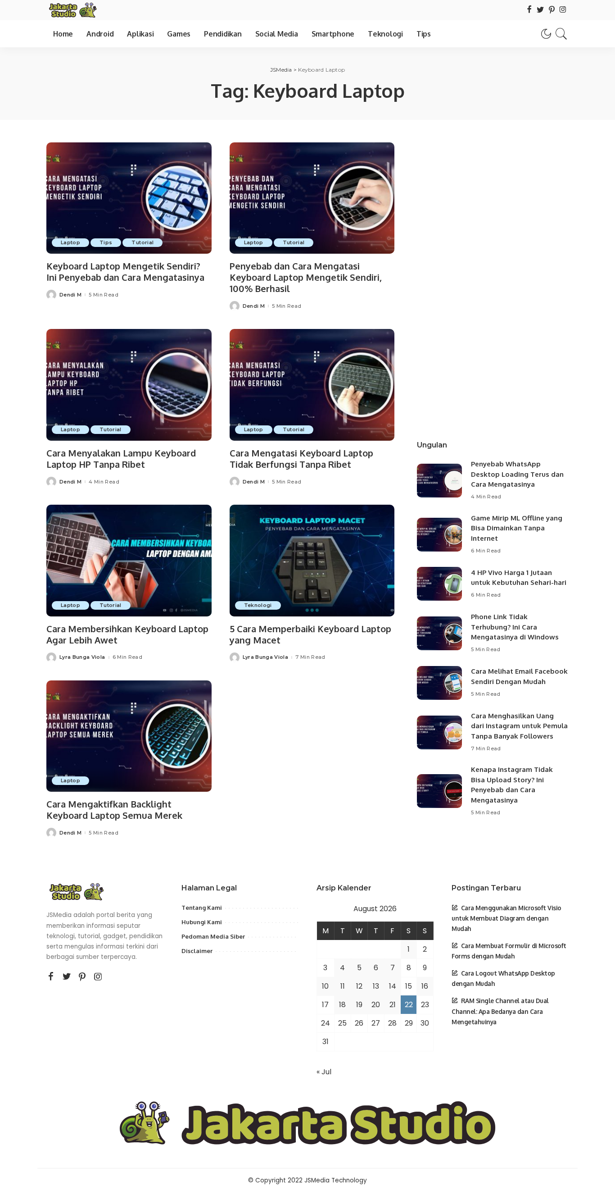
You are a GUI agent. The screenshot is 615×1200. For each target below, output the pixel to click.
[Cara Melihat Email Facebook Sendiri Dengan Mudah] (439, 683)
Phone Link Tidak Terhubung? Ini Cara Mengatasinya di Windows (515, 626)
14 (392, 986)
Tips (105, 242)
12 (359, 986)
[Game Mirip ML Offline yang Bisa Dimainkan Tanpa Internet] (439, 535)
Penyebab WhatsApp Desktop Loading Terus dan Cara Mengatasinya (517, 474)
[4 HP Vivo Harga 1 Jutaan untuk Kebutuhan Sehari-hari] (439, 584)
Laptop (70, 242)
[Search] (561, 33)
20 (375, 1004)
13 (376, 986)
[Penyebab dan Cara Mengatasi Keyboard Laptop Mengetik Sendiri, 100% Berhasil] (312, 198)
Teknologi (258, 605)
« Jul (324, 1072)
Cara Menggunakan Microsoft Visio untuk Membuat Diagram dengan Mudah (506, 918)
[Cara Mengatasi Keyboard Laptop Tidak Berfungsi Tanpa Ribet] (312, 385)
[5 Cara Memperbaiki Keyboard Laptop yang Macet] (312, 560)
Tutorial (142, 242)
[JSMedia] (72, 10)
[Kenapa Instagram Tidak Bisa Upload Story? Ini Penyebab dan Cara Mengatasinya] (439, 791)
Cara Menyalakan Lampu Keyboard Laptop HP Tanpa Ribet (121, 458)
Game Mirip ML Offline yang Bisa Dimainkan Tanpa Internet (516, 528)
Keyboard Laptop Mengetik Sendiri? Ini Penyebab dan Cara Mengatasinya (125, 271)
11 (342, 986)
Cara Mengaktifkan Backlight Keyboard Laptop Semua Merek (114, 809)
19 (359, 1004)
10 (325, 986)
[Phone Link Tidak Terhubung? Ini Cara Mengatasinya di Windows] (439, 633)
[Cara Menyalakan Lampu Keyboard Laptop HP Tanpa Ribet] (129, 385)
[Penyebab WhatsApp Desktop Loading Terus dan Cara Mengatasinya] (439, 480)
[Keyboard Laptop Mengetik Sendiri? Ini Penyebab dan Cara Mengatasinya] (129, 198)
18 (342, 1004)
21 (392, 1004)
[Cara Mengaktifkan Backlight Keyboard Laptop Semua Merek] (129, 736)
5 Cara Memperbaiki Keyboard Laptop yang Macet (310, 634)
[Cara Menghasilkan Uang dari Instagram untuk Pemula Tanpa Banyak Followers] (439, 732)
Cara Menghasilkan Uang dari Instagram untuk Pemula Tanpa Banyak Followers (519, 726)
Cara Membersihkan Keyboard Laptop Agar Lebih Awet (127, 634)
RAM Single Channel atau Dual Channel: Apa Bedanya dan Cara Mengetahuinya (500, 1011)
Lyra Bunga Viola (82, 657)
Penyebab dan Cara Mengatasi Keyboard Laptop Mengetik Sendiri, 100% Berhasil (306, 277)
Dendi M (70, 294)
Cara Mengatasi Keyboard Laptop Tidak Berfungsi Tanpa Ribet (301, 458)
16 (424, 986)
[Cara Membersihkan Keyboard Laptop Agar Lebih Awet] (129, 560)
